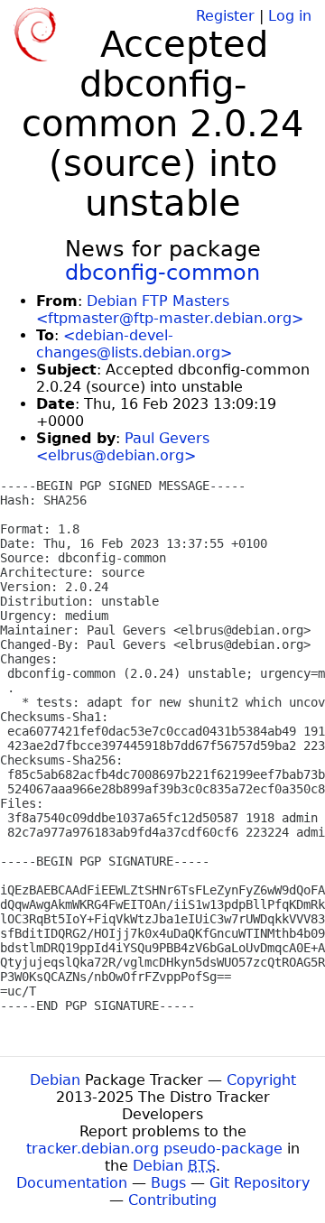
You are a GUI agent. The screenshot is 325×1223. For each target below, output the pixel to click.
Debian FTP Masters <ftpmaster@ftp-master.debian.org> (169, 309)
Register (225, 15)
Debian (55, 1080)
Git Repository (259, 1182)
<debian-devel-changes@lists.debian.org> (134, 344)
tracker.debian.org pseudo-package (154, 1148)
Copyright (261, 1080)
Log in (289, 15)
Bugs (168, 1182)
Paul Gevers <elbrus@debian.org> (122, 447)
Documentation (71, 1182)
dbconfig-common (162, 272)
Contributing (172, 1200)
